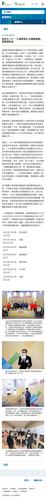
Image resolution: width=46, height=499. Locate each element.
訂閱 (26, 480)
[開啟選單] (42, 4)
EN (32, 4)
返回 (5, 29)
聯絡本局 (38, 480)
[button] (29, 22)
